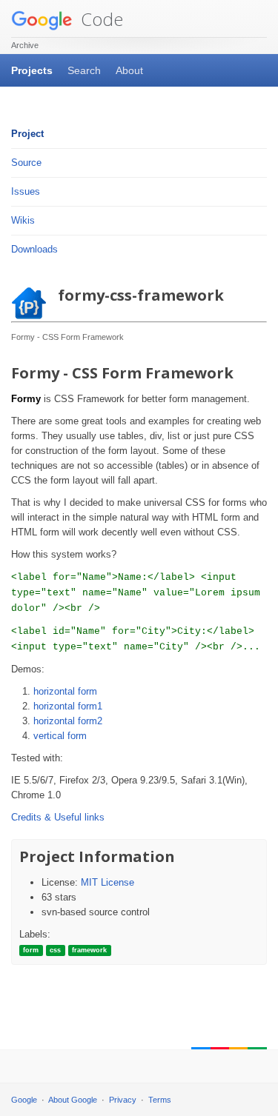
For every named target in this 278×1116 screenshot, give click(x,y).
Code (99, 19)
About (129, 70)
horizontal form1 (67, 706)
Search (84, 70)
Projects (32, 70)
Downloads (34, 249)
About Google (72, 1099)
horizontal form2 (67, 720)
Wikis (23, 220)
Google (24, 1099)
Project (27, 133)
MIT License (107, 882)
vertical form (60, 735)
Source (26, 162)
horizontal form (65, 691)
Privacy (122, 1099)
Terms (159, 1099)
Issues (25, 191)
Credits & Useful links (58, 817)
